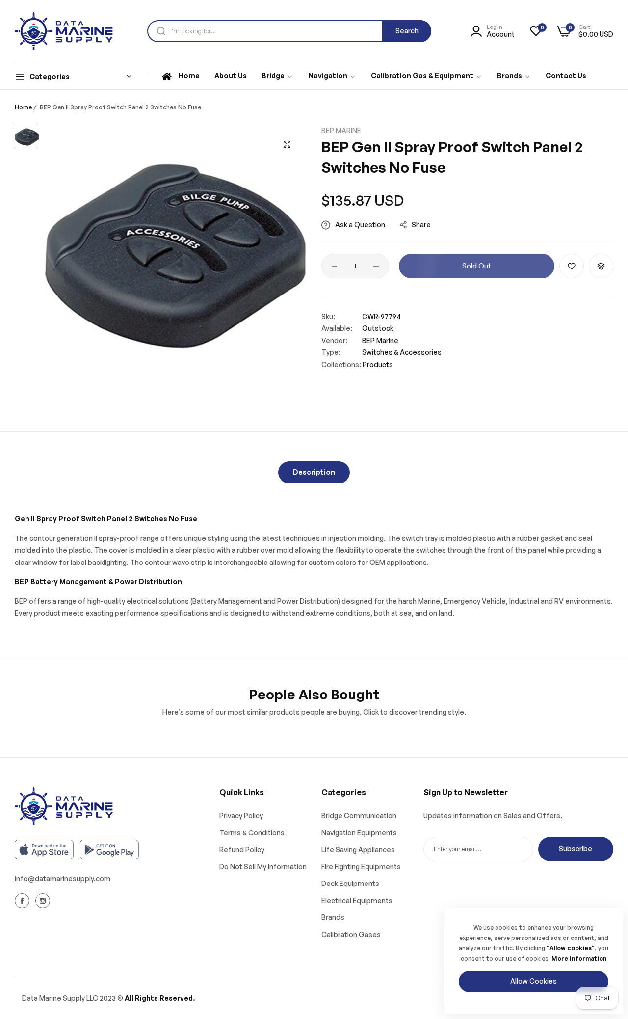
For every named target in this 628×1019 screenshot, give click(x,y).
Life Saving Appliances (358, 849)
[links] (23, 900)
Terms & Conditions (252, 833)
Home (23, 107)
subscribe (575, 848)
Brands (332, 917)
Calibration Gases (351, 934)
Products (378, 364)
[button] (571, 266)
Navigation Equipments (359, 833)
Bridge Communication (358, 815)
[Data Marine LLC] (64, 31)
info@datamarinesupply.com (62, 878)
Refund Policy (241, 849)
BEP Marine (341, 130)
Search (407, 31)
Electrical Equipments (356, 900)
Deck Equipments (350, 883)
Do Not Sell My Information (263, 866)
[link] (277, 76)
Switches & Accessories (402, 353)
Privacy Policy (241, 815)
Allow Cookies (533, 981)
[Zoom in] (287, 144)
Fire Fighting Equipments (361, 866)
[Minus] (334, 266)
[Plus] (376, 266)
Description (314, 472)
